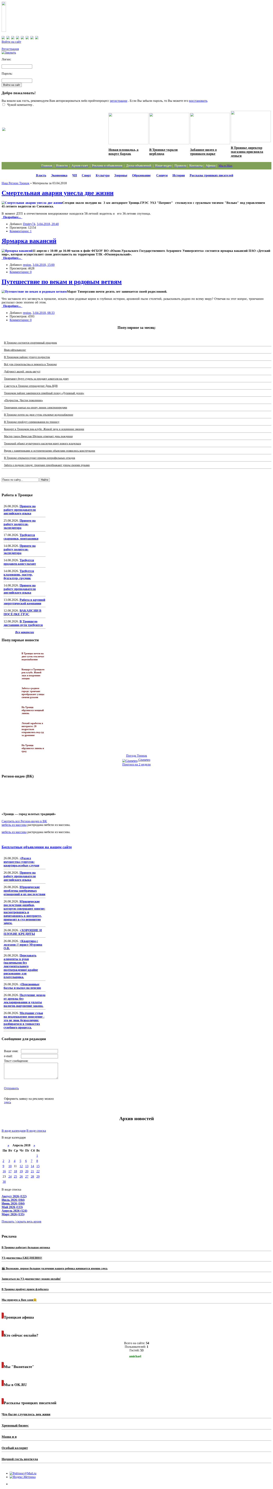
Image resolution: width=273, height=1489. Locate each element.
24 (10, 1176)
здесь (7, 1102)
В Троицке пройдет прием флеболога (25, 1289)
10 (10, 1166)
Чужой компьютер (19, 104)
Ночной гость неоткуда (20, 1459)
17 (10, 1171)
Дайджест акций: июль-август (22, 371)
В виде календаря (14, 1130)
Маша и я (9, 1437)
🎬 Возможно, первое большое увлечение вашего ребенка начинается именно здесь (55, 1268)
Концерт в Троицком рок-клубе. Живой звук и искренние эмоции (44, 429)
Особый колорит (15, 1448)
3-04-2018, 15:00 (44, 264)
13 (26, 1166)
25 (15, 1176)
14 (32, 1166)
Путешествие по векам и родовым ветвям (62, 281)
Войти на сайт (11, 41)
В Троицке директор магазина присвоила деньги (247, 152)
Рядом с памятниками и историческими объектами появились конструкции (49, 450)
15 (38, 1166)
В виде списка (36, 1130)
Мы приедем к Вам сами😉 (19, 1299)
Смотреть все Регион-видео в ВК (24, 821)
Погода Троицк (136, 755)
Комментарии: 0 (21, 272)
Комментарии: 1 (21, 231)
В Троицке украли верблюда (163, 152)
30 (4, 1181)
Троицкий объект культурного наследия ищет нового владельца (42, 443)
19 (21, 1171)
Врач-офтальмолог (15, 349)
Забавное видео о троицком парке (203, 152)
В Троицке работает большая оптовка (26, 1247)
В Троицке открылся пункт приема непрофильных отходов (39, 457)
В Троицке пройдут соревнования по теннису (31, 421)
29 (38, 1176)
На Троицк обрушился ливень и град (33, 748)
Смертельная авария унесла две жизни (58, 192)
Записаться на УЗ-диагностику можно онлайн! (31, 1278)
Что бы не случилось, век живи (26, 1414)
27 (26, 1176)
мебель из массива (14, 825)
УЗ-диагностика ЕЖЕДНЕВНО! (22, 1257)
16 (4, 1171)
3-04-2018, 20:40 (48, 224)
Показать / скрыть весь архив (21, 1221)
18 (15, 1171)
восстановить (198, 100)
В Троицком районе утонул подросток (27, 357)
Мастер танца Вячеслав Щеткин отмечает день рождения (38, 436)
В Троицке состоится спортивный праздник (30, 342)
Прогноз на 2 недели (136, 764)
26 (21, 1176)
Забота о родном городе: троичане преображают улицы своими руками (47, 465)
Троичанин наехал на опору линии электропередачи (35, 407)
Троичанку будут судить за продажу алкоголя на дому (36, 378)
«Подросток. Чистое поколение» (23, 400)
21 (32, 1171)
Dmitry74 (29, 224)
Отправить (11, 1088)
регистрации (118, 100)
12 (21, 1166)
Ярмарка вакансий (29, 240)
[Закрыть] (9, 52)
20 (26, 1171)
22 (38, 1171)
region (27, 264)
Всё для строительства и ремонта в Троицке (30, 364)
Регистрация (10, 49)
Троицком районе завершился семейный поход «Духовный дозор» (44, 393)
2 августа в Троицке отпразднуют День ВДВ (31, 385)
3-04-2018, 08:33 (44, 312)
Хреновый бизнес (15, 1425)
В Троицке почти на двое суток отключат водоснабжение (38, 414)
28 (32, 1176)
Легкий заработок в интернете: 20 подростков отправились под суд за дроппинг (33, 729)
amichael (135, 1356)
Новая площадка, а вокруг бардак (123, 152)
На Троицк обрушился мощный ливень (33, 710)
